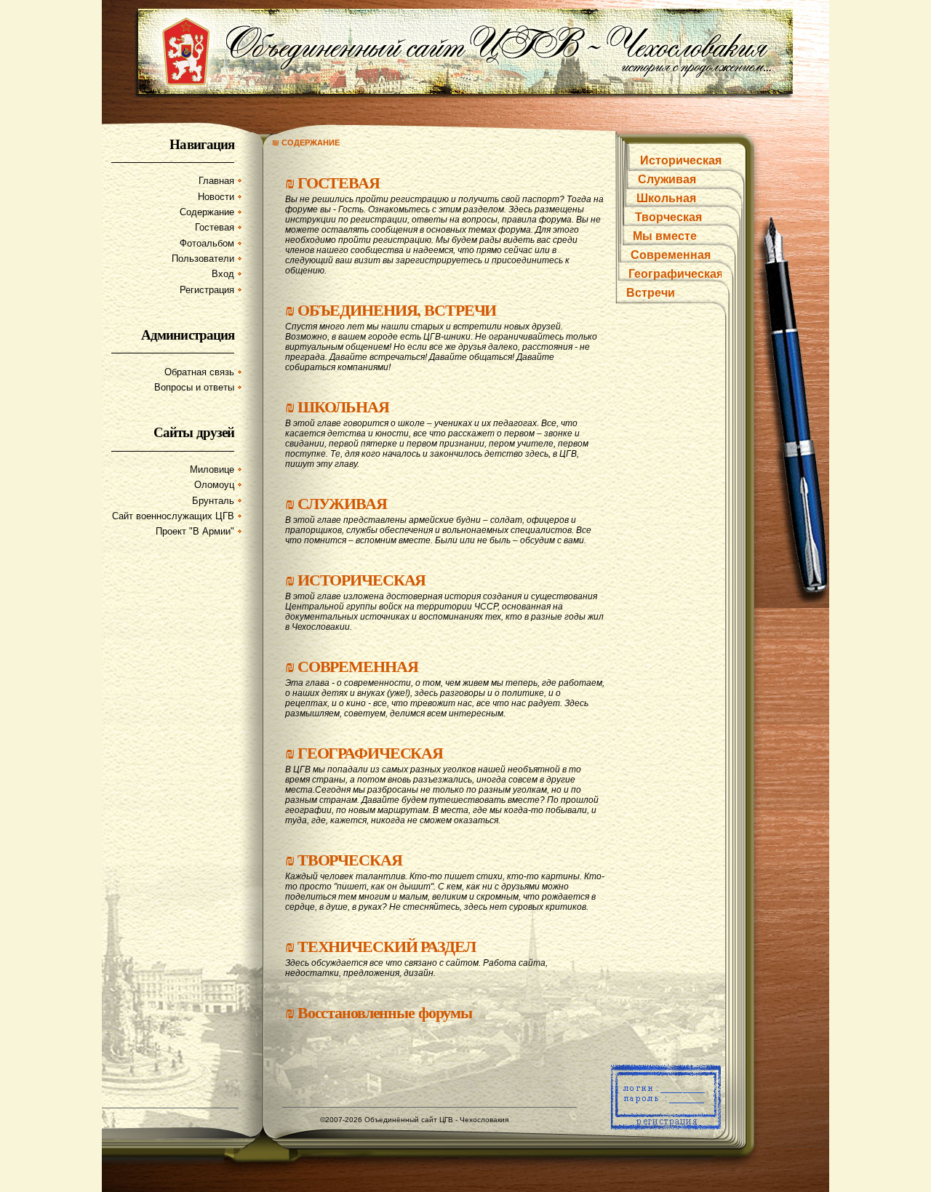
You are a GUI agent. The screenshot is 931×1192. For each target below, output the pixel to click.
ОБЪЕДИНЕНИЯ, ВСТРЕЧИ (397, 309)
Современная (671, 255)
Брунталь (213, 500)
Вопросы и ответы (194, 387)
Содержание (207, 212)
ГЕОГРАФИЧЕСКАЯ (370, 752)
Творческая (668, 217)
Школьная (666, 198)
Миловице (212, 469)
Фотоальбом (207, 243)
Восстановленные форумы (384, 1012)
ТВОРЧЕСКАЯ (349, 859)
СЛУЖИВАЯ (342, 503)
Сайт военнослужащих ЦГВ (173, 516)
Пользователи (203, 258)
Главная (216, 180)
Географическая (675, 274)
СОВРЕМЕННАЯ (357, 666)
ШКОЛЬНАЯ (343, 406)
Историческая (681, 160)
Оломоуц (214, 484)
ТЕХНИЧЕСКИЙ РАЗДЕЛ (386, 946)
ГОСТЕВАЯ (338, 182)
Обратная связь (199, 372)
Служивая (667, 179)
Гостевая (214, 227)
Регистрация (207, 289)
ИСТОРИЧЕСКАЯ (361, 579)
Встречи (650, 293)
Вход (223, 273)
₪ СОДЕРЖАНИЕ (306, 142)
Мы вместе (665, 236)
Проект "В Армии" (195, 531)
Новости (216, 196)
